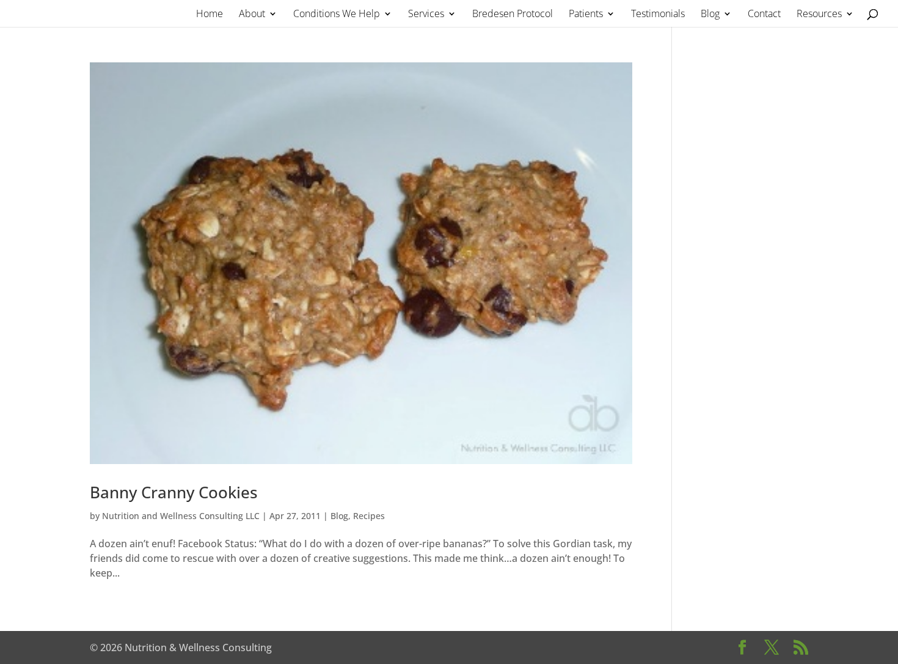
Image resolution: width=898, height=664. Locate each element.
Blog (710, 14)
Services (426, 14)
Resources (819, 14)
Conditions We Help (336, 14)
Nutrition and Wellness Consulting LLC (181, 516)
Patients (586, 14)
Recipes (369, 516)
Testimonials (658, 14)
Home (209, 14)
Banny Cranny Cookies (174, 492)
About (252, 14)
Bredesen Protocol (512, 14)
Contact (764, 14)
